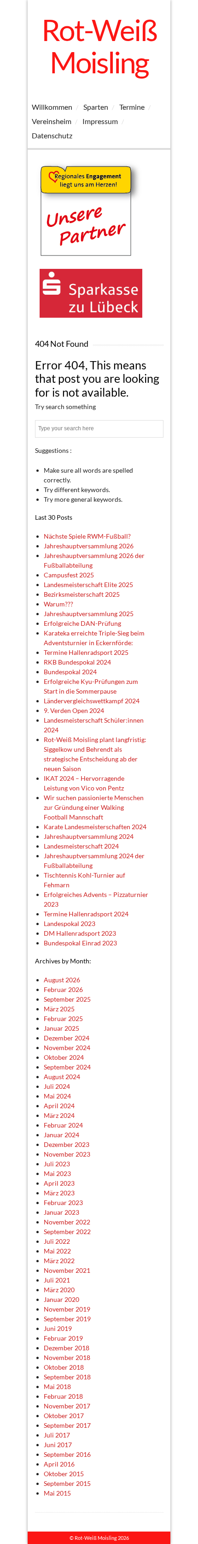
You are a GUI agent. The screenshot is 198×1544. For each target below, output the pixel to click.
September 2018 (67, 1377)
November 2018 (67, 1357)
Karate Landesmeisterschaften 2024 (95, 827)
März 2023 (59, 1193)
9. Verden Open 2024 (74, 710)
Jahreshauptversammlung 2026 (89, 546)
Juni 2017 (58, 1445)
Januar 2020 (61, 1299)
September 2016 (67, 1454)
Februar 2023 (63, 1202)
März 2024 (59, 1115)
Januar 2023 (61, 1212)
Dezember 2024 (66, 1038)
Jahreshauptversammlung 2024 (89, 836)
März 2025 (59, 1009)
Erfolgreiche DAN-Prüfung (82, 623)
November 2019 (67, 1309)
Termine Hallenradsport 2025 (86, 652)
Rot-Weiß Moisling (98, 46)
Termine (132, 106)
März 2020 (59, 1290)
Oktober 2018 (64, 1367)
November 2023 (67, 1154)
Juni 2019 (58, 1328)
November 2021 (67, 1270)
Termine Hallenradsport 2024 (86, 914)
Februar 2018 (63, 1396)
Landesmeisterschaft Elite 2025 (88, 584)
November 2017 (67, 1406)
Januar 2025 (61, 1028)
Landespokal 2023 (69, 923)
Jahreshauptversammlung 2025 (89, 614)
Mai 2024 (57, 1096)
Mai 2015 (57, 1493)
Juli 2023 (57, 1164)
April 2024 (59, 1106)
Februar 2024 (63, 1125)
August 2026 (62, 980)
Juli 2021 (57, 1280)
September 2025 (67, 999)
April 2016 (59, 1464)
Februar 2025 (63, 1018)
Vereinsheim (51, 121)
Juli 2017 (57, 1435)
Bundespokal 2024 (70, 672)
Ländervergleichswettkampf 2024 (92, 701)
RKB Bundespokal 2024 (77, 662)
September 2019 (67, 1319)
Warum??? (58, 604)
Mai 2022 (57, 1251)
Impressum (100, 121)
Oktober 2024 (64, 1057)
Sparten (95, 106)
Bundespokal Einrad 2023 (80, 943)
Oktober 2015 (64, 1474)
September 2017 (67, 1425)
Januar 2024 (61, 1135)
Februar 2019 (63, 1338)
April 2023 (59, 1183)
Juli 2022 (57, 1241)
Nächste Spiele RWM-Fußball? (87, 536)
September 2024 (67, 1067)
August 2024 (62, 1077)
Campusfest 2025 (69, 575)
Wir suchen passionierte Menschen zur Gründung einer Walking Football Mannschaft (94, 807)
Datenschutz (52, 135)
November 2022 (67, 1222)
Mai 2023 (57, 1173)
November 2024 (67, 1047)
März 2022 (59, 1261)
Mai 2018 (57, 1386)
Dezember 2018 (66, 1348)
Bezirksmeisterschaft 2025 (82, 594)
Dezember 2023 (66, 1144)
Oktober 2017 (64, 1415)
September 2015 (67, 1483)
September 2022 (67, 1231)
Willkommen (52, 106)
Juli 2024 (57, 1086)
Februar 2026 (63, 989)
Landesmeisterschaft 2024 (81, 846)
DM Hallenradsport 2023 (80, 933)
